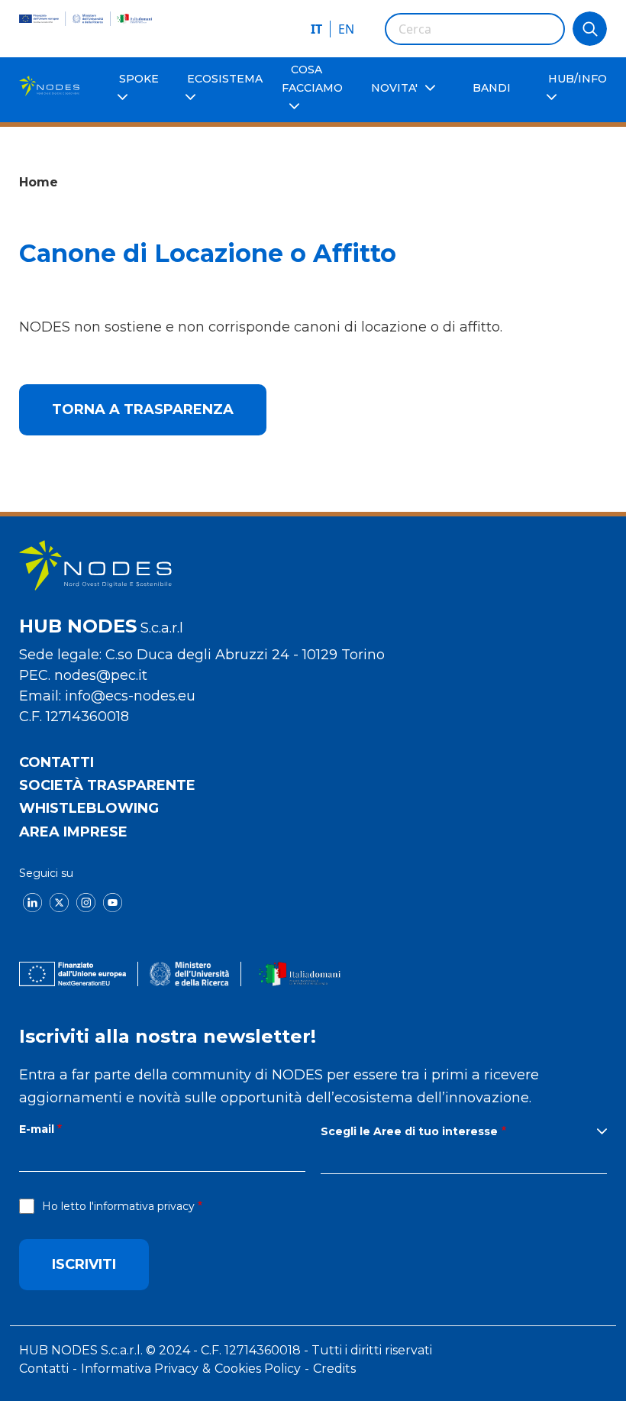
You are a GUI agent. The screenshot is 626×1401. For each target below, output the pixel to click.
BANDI (492, 88)
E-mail (36, 1129)
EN (346, 29)
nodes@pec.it (100, 675)
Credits (334, 1368)
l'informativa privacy (142, 1206)
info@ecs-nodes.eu (130, 696)
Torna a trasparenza (143, 409)
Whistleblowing (89, 808)
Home (38, 182)
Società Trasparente (107, 785)
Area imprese (73, 831)
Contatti (56, 762)
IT (316, 29)
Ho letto (118, 1206)
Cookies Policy (258, 1368)
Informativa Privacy (139, 1368)
